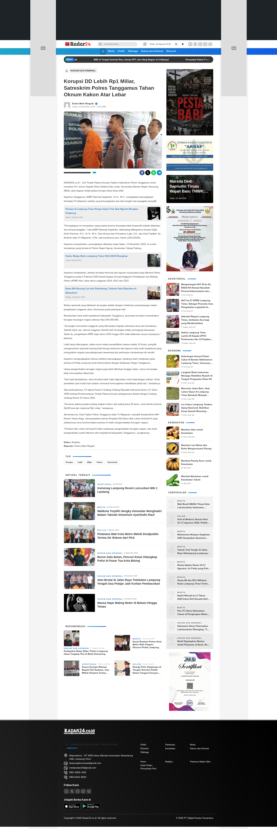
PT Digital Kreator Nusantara (198, 818)
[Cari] (100, 44)
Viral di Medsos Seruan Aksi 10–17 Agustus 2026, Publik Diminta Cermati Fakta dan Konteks (192, 521)
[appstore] (72, 808)
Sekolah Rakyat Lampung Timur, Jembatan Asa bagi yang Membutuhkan (195, 319)
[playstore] (90, 808)
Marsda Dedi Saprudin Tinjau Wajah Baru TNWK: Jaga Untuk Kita (187, 186)
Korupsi (69, 462)
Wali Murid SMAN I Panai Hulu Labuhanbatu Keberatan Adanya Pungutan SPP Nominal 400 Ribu (193, 506)
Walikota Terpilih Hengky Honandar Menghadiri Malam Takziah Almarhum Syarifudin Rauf (129, 512)
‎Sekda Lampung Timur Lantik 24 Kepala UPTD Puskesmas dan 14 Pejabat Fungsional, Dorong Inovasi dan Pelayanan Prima (196, 339)
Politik (121, 51)
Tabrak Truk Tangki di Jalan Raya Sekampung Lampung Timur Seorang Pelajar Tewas (193, 551)
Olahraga (133, 51)
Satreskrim (112, 462)
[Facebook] (190, 44)
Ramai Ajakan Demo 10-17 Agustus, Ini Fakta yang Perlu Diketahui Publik (193, 567)
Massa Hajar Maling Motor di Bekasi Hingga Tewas (127, 604)
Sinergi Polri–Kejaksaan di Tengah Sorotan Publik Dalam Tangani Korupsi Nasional (147, 670)
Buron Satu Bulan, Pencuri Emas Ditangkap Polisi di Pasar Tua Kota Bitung (127, 558)
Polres (100, 462)
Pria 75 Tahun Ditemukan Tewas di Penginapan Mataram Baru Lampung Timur (194, 612)
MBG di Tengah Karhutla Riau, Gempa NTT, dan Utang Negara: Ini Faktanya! (126, 59)
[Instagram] (200, 44)
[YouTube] (205, 44)
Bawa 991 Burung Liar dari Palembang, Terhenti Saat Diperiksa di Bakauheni (100, 290)
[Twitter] (195, 44)
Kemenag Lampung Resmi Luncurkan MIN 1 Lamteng (127, 490)
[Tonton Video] (183, 44)
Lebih (79, 462)
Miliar (89, 462)
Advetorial (104, 484)
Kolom (137, 664)
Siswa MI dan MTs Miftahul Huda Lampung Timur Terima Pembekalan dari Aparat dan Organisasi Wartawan (193, 582)
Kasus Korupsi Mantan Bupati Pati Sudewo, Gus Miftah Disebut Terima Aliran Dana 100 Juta (95, 670)
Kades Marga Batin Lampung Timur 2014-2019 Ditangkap (96, 256)
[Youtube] (83, 791)
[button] (145, 44)
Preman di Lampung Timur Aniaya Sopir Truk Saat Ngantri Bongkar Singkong (101, 211)
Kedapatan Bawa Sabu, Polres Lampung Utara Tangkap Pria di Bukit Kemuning (86, 652)
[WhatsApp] (153, 172)
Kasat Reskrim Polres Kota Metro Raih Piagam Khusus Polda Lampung (147, 644)
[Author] (67, 105)
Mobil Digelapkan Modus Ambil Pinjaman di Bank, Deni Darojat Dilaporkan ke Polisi (193, 643)
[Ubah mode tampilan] (175, 44)
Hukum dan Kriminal (152, 51)
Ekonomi (171, 51)
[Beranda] (103, 51)
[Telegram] (210, 44)
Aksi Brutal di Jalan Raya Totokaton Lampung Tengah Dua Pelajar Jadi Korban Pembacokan (128, 581)
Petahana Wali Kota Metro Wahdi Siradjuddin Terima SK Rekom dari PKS (128, 535)
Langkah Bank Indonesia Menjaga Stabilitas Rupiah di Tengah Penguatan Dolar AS (197, 375)
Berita (111, 51)
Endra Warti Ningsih (83, 103)
